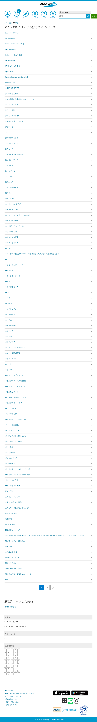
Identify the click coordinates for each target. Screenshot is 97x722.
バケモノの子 (10, 342)
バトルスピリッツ (11, 392)
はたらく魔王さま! (12, 116)
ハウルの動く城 (11, 232)
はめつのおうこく (11, 138)
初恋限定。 (9, 519)
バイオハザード (11, 326)
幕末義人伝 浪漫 (11, 552)
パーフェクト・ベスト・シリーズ (17, 469)
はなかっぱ (9, 127)
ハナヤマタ (9, 270)
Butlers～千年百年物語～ (14, 55)
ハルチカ (8, 303)
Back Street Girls (11, 33)
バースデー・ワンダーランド (16, 419)
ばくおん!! (9, 165)
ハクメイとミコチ (11, 243)
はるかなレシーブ (11, 143)
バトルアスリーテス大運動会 (16, 381)
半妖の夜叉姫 (10, 524)
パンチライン (10, 464)
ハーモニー (9, 320)
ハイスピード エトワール (14, 226)
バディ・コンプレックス (14, 375)
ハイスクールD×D (11, 210)
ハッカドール (10, 259)
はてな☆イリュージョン (14, 121)
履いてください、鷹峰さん (15, 541)
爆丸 (6, 579)
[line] (70, 701)
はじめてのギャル (11, 105)
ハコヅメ (8, 248)
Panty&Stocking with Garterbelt (16, 77)
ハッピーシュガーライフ (14, 265)
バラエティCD (10, 408)
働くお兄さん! (10, 491)
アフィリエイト (12, 705)
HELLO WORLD (11, 60)
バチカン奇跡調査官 (12, 353)
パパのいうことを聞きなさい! (16, 436)
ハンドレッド (10, 314)
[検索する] (88, 16)
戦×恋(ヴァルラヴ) (12, 557)
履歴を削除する (10, 607)
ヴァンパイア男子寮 (12, 486)
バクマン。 (9, 337)
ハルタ (7, 298)
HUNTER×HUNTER (12, 66)
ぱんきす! (8, 193)
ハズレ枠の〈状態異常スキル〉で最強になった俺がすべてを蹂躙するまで (32, 254)
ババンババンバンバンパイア (16, 397)
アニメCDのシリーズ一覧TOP (16, 626)
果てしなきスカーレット (14, 563)
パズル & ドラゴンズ (12, 430)
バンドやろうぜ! (11, 414)
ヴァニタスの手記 (11, 480)
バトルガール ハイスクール (15, 386)
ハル (6, 292)
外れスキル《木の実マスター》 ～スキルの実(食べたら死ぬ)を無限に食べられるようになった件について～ (44, 535)
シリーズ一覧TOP (12, 622)
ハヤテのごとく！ (11, 287)
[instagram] (76, 700)
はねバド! (8, 132)
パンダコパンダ (11, 458)
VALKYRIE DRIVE (12, 88)
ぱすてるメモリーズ (12, 187)
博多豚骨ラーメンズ (12, 530)
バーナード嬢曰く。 (12, 425)
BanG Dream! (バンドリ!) (14, 44)
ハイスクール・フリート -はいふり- (18, 215)
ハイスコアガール (11, 221)
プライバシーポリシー (14, 696)
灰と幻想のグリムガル (13, 569)
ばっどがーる (10, 171)
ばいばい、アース (11, 160)
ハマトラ (8, 281)
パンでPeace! (10, 453)
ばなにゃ (8, 176)
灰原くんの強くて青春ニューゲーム (18, 574)
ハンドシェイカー (11, 309)
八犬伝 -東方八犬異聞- (13, 502)
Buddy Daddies (10, 49)
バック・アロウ (11, 359)
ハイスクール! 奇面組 (13, 204)
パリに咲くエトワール (13, 442)
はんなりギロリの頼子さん (15, 154)
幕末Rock (8, 546)
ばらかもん (9, 182)
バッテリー (9, 364)
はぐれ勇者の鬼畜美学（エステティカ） (20, 99)
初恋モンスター (11, 513)
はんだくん (9, 149)
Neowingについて (12, 699)
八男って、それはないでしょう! (17, 508)
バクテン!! (9, 331)
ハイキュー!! (9, 198)
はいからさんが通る (12, 94)
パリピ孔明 (9, 447)
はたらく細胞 (10, 110)
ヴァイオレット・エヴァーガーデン (18, 475)
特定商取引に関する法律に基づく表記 (20, 693)
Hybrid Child (9, 71)
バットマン (9, 370)
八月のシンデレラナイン (14, 497)
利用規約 (9, 690)
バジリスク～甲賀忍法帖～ (15, 348)
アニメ (7, 638)
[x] (64, 700)
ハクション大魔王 (11, 237)
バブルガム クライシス (13, 403)
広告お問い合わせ (12, 702)
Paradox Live (10, 83)
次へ (54, 588)
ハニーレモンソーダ (12, 276)
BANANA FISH (10, 38)
